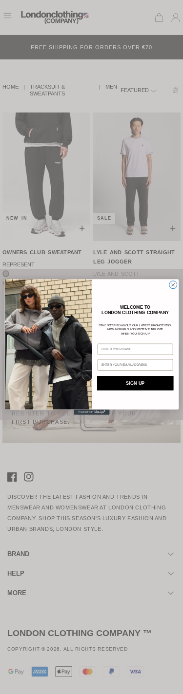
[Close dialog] (173, 285)
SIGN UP (135, 383)
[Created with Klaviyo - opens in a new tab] (91, 412)
